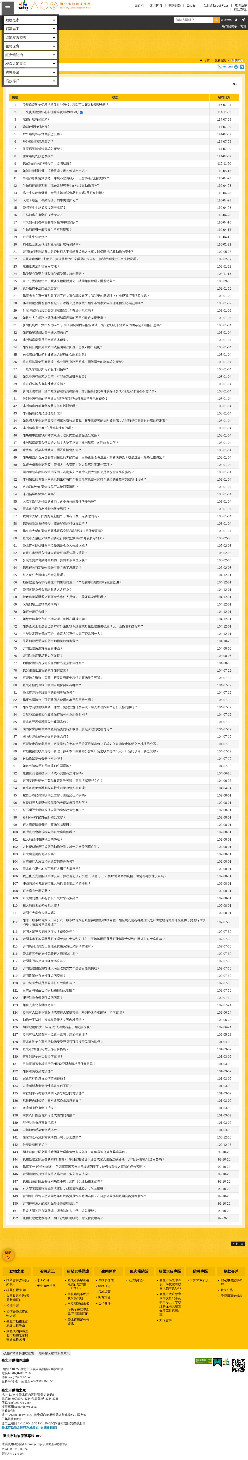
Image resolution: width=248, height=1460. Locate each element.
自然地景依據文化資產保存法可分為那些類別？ (55, 714)
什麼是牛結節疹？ (35, 237)
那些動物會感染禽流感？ (40, 1122)
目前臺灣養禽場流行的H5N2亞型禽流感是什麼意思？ (59, 1063)
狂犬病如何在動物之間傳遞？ (43, 839)
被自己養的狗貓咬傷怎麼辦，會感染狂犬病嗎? (54, 795)
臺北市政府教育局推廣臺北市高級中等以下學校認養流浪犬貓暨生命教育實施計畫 (170, 1304)
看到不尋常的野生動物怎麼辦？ (44, 817)
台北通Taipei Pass (216, 5)
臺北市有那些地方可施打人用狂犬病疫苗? (51, 868)
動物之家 (16, 1271)
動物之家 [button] (12, 20)
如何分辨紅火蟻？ (35, 611)
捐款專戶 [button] (12, 81)
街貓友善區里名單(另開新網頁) (78, 1311)
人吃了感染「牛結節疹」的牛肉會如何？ (50, 200)
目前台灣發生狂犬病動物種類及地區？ (49, 990)
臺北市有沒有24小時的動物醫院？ (46, 508)
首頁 (207, 60)
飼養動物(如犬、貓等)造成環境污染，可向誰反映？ (58, 1027)
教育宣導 (104, 1297)
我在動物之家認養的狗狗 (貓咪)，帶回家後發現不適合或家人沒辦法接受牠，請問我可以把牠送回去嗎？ (94, 1159)
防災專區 (200, 1271)
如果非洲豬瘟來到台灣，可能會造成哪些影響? (54, 376)
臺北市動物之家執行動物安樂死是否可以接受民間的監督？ (63, 1041)
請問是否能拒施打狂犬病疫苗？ (44, 961)
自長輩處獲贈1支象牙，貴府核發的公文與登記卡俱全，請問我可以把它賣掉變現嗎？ (81, 259)
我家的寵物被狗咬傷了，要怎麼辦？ (47, 163)
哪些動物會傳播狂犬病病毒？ (43, 997)
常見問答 (156, 5)
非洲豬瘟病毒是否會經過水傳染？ (46, 339)
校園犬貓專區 (170, 1271)
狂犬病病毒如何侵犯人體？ (41, 905)
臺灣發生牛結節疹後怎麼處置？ (44, 207)
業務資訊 (220, 60)
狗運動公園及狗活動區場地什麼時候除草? (51, 244)
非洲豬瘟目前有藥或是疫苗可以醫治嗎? (50, 406)
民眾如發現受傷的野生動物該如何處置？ (50, 641)
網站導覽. (240, 9)
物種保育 (104, 1286)
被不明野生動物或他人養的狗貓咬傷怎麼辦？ (54, 810)
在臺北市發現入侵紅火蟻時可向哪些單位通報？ (55, 552)
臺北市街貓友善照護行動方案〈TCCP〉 (78, 1284)
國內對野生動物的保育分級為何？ (46, 736)
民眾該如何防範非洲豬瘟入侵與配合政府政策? (54, 354)
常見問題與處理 (78, 1304)
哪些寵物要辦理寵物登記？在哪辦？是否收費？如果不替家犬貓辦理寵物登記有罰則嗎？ (83, 303)
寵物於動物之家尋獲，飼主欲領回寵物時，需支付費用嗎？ (63, 1218)
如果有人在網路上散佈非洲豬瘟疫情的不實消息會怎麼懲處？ (64, 317)
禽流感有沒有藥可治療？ (40, 1107)
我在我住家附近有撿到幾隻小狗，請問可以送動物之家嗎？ (63, 1181)
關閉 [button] (8, 8)
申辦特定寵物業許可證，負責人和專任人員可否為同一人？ (63, 633)
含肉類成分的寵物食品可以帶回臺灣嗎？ (50, 486)
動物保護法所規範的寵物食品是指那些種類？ (54, 663)
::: (1, 1258)
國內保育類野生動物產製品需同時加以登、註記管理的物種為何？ (68, 729)
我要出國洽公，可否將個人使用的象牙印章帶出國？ (58, 699)
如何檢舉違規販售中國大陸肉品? (45, 332)
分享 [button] (243, 20)
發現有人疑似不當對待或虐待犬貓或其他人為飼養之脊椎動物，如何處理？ (74, 1012)
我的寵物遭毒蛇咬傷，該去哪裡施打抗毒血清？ (55, 523)
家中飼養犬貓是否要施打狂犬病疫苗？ (49, 983)
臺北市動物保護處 (54, 7)
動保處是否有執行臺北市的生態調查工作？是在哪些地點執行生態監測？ (72, 582)
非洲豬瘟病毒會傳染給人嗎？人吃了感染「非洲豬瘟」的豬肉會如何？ (71, 442)
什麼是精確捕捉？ (35, 1144)
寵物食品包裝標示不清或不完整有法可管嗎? (53, 773)
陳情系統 (241, 5)
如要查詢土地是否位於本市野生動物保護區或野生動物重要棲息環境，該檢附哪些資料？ (83, 626)
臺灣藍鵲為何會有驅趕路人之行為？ (47, 589)
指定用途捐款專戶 (231, 1282)
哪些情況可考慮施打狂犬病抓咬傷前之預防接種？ (57, 883)
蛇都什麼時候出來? (36, 119)
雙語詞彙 (174, 5)
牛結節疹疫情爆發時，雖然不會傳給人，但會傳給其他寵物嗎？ (66, 178)
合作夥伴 (104, 1303)
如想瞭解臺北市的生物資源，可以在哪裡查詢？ (55, 619)
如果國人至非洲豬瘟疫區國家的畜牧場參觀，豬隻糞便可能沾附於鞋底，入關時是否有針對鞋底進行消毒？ (95, 420)
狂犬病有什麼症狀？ (37, 890)
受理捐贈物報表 (231, 1295)
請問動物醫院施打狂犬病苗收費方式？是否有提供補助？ (61, 968)
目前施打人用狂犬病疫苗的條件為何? (48, 861)
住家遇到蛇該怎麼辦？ (38, 156)
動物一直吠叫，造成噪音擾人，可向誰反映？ (54, 1019)
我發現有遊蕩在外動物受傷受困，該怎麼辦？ (54, 273)
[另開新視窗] (203, 1361)
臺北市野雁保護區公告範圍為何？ (46, 721)
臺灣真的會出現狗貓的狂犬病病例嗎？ (49, 832)
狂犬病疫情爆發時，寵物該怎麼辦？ (47, 824)
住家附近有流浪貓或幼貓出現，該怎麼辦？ (52, 1137)
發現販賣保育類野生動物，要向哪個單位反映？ (55, 560)
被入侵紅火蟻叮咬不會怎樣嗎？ (44, 574)
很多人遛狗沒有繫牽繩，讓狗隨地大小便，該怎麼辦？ (60, 1210)
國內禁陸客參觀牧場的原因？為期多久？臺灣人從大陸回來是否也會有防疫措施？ (78, 472)
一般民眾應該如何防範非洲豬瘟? (45, 369)
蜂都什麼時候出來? (36, 126)
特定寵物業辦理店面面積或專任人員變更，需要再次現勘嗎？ (64, 597)
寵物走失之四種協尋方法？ (41, 266)
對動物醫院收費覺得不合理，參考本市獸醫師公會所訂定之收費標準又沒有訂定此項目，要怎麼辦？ (91, 751)
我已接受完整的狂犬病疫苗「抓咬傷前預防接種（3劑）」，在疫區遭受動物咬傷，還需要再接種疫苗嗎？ (95, 876)
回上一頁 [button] (237, 1243)
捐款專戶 (231, 1271)
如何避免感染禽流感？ (38, 1071)
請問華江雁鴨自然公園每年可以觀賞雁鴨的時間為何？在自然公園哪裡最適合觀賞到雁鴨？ (85, 1196)
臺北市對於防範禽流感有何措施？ (46, 1049)
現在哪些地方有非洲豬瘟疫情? (44, 383)
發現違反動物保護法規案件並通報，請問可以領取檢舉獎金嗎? (65, 104)
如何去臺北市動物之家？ (40, 1005)
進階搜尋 (226, 19)
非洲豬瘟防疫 (199, 1280)
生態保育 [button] (12, 46)
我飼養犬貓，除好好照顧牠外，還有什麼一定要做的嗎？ (61, 516)
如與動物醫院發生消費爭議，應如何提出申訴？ (55, 170)
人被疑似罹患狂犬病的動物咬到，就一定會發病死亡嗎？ (61, 846)
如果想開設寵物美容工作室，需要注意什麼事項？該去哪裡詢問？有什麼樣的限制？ (80, 707)
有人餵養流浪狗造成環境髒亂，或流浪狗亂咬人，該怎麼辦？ (64, 1188)
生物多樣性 (106, 1280)
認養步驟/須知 (16, 1290)
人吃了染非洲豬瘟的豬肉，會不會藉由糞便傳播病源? (59, 501)
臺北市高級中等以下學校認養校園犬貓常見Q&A (170, 1284)
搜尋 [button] (216, 20)
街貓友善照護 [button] (15, 37)
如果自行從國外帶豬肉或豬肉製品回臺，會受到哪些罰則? (62, 347)
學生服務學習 (46, 1286)
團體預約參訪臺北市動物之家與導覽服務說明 (17, 1335)
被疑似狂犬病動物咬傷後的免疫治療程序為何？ (55, 802)
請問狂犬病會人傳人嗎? (39, 912)
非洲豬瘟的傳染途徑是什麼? (42, 413)
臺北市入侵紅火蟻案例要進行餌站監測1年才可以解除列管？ (64, 538)
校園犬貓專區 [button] (15, 64)
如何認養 (165, 1320)
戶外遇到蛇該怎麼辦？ (38, 141)
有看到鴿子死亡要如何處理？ (43, 1056)
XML (224, 66)
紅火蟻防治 (139, 1271)
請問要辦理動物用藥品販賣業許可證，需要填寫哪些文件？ (63, 780)
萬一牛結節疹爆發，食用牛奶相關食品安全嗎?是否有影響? (63, 192)
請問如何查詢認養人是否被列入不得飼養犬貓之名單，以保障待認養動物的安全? (78, 251)
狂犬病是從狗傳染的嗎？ (40, 854)
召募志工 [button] (12, 29)
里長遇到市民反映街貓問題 (78, 1296)
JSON (230, 66)
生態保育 (108, 1271)
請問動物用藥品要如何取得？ (43, 655)
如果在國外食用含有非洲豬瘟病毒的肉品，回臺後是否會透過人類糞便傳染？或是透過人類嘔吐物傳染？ (94, 457)
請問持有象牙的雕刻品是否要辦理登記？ (50, 1203)
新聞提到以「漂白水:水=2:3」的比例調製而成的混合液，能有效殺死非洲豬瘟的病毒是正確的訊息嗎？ (93, 325)
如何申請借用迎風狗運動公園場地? (47, 766)
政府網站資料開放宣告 (18, 1353)
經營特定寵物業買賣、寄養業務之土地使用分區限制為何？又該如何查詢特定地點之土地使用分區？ (91, 743)
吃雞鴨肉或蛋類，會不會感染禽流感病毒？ (52, 1100)
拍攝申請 (12, 1305)
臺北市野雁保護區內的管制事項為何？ (49, 692)
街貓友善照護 (78, 1271)
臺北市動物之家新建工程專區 (17, 1323)
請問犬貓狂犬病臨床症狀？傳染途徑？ (49, 931)
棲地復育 (104, 1291)
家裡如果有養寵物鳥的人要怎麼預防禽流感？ (54, 1093)
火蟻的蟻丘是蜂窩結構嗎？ (41, 604)
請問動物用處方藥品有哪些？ (43, 648)
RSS (219, 66)
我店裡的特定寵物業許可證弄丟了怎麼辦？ (52, 567)
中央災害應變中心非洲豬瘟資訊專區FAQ (50, 112)
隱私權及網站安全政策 (54, 1353)
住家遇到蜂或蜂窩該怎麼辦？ (43, 148)
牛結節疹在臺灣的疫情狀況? (42, 215)
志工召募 (43, 1280)
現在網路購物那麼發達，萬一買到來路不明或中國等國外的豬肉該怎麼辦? (73, 361)
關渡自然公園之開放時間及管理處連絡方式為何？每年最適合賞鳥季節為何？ (75, 1152)
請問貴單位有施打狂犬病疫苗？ (44, 975)
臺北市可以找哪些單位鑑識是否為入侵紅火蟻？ (55, 545)
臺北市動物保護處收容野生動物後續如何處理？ (55, 788)
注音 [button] (241, 66)
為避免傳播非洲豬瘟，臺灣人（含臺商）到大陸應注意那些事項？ (68, 464)
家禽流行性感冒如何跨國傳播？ (44, 1078)
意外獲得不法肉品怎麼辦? (41, 288)
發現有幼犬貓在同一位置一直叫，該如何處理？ (55, 1034)
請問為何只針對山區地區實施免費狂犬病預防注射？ (58, 946)
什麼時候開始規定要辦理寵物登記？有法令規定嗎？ (58, 310)
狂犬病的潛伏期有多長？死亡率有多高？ (50, 898)
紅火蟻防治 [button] (14, 55)
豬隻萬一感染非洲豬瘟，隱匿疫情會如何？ (52, 450)
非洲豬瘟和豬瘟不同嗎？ (40, 494)
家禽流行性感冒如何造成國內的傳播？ (49, 1115)
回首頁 (139, 5)
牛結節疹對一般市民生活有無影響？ (47, 229)
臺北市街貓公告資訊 (78, 1321)
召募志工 (47, 1271)
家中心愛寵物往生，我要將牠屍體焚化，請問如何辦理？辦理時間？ (69, 281)
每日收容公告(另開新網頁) (17, 1297)
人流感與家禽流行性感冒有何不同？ (47, 1085)
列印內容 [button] (236, 66)
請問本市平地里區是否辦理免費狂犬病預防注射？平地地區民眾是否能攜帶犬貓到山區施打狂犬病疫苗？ (94, 939)
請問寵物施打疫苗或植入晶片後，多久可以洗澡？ (57, 1174)
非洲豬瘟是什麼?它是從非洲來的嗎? (48, 428)
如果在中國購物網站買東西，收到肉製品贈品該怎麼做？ (61, 435)
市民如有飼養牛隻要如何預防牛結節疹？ (50, 222)
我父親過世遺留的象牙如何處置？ (46, 670)
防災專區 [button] (12, 72)
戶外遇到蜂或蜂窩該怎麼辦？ (43, 134)
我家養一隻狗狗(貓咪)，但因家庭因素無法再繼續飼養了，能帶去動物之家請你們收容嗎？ (84, 1166)
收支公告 (227, 1290)
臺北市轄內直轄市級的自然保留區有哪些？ (52, 685)
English (192, 5)
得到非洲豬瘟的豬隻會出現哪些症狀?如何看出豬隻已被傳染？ (65, 398)
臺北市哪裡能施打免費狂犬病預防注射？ (50, 953)
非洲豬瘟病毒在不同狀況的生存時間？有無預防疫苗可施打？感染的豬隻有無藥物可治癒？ (85, 479)
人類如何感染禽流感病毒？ (41, 1130)
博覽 (243, 26)
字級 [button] (236, 20)
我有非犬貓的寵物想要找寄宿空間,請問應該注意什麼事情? (63, 530)
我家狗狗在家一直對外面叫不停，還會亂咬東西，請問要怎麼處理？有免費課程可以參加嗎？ (86, 295)
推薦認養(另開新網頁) (17, 1282)
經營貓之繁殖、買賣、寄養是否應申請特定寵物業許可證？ (63, 677)
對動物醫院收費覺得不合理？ (43, 758)
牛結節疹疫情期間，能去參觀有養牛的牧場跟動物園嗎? (61, 185)
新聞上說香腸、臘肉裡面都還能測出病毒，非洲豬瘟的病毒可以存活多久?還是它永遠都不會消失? (89, 391)
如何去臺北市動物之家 (17, 1313)
